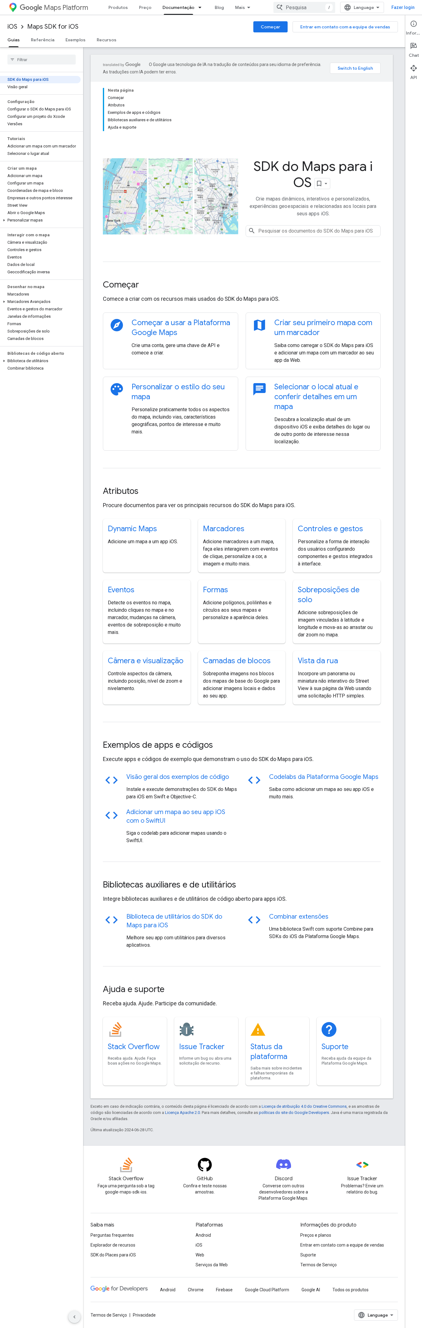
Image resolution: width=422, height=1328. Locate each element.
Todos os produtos (350, 1289)
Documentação (178, 7)
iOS (12, 27)
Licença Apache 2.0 (182, 1112)
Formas (215, 589)
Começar (270, 27)
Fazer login (403, 7)
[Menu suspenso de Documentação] (201, 7)
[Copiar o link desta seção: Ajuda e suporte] (173, 990)
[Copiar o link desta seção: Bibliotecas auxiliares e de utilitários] (244, 885)
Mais (240, 7)
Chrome (196, 1289)
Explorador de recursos (113, 1245)
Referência (42, 40)
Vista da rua (318, 660)
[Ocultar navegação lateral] (74, 1317)
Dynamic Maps (132, 528)
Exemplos (75, 40)
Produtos (118, 7)
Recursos (106, 40)
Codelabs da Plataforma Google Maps (323, 777)
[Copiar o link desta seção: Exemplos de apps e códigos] (221, 745)
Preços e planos (315, 1235)
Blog (219, 7)
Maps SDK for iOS (52, 27)
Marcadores (223, 528)
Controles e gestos (330, 528)
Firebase (224, 1289)
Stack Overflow (134, 1046)
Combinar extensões (298, 916)
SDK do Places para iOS (113, 1254)
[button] (40, 220)
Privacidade (144, 1315)
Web (200, 1254)
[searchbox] (41, 59)
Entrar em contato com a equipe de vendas (345, 27)
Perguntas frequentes (112, 1235)
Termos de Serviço (318, 1264)
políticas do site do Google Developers (294, 1112)
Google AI (311, 1289)
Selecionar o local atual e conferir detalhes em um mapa (316, 396)
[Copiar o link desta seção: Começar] (147, 285)
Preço (145, 7)
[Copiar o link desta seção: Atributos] (147, 491)
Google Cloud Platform (267, 1289)
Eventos (121, 589)
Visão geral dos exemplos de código (177, 777)
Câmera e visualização (146, 660)
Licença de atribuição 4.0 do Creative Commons (304, 1106)
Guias (13, 40)
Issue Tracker (202, 1046)
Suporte (335, 1046)
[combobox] (304, 7)
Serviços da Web (212, 1264)
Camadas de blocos (237, 660)
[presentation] (242, 284)
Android (203, 1235)
